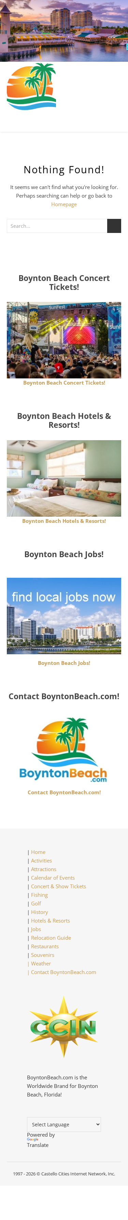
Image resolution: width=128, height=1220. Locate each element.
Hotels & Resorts (50, 920)
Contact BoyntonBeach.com (63, 972)
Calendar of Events (53, 877)
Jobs (36, 929)
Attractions (43, 869)
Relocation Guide (51, 937)
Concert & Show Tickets (58, 886)
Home (38, 851)
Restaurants (45, 946)
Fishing (39, 894)
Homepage (64, 204)
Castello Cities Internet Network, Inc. (78, 1174)
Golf (36, 903)
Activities (41, 860)
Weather (41, 963)
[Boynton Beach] (64, 86)
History (39, 911)
